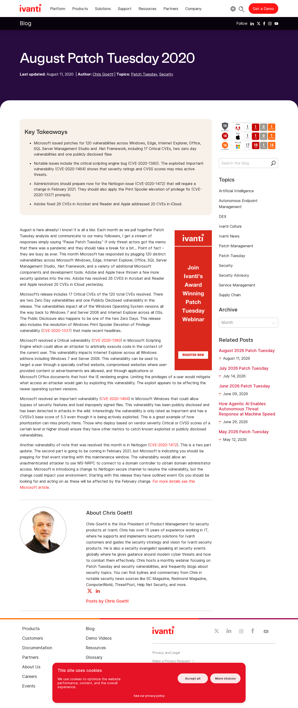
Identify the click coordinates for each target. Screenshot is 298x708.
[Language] (232, 9)
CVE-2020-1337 (56, 330)
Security (166, 74)
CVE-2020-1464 (115, 398)
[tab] (58, 9)
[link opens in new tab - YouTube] (266, 631)
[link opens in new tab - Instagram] (241, 632)
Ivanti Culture (230, 226)
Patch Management (236, 246)
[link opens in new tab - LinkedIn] (229, 632)
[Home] (30, 8)
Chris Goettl (103, 74)
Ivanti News (229, 236)
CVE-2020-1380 (107, 340)
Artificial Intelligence (236, 190)
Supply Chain (230, 295)
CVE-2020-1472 (163, 445)
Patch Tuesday (144, 74)
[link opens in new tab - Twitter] (216, 631)
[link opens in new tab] (252, 23)
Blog (25, 23)
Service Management (237, 285)
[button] (248, 323)
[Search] (241, 8)
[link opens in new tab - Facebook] (252, 632)
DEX (222, 216)
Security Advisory (234, 275)
